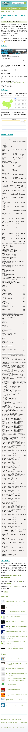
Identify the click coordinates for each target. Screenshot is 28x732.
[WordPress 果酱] (6, 4)
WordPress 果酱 (4, 727)
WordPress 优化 (11, 586)
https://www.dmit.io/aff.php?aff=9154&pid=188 (12, 83)
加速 (10, 8)
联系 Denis (14, 719)
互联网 (20, 8)
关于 (10, 719)
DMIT (5, 592)
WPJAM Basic (16, 729)
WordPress (14, 8)
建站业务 (18, 586)
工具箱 (19, 719)
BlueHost (8, 583)
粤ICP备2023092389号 (18, 727)
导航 (6, 8)
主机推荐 (8, 11)
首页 (2, 8)
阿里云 (20, 582)
